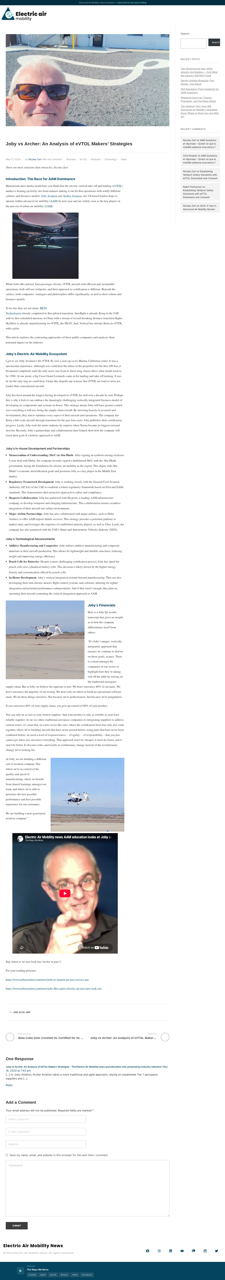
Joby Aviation (49, 196)
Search (185, 33)
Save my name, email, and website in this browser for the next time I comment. (59, 1155)
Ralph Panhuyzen (192, 186)
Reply (9, 1085)
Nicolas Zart (35, 159)
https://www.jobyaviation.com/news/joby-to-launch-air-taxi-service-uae (47, 979)
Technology (110, 159)
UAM (48, 206)
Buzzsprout (87, 1275)
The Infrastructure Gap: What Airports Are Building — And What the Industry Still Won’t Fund (199, 72)
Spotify (53, 1275)
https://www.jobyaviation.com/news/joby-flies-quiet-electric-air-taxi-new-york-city (54, 988)
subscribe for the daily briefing (131, 2)
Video (124, 159)
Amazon (64, 1275)
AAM (53, 201)
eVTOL (83, 159)
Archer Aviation (72, 196)
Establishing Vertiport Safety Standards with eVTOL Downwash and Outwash (200, 175)
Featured (95, 159)
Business (71, 159)
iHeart (74, 1275)
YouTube (32, 1275)
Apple (42, 1275)
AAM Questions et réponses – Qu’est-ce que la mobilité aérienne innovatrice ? (199, 143)
